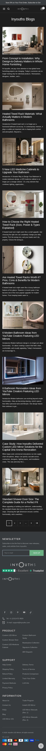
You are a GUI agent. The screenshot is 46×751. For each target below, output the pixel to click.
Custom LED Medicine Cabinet (10, 646)
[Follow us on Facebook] (4, 612)
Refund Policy (7, 674)
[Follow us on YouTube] (24, 612)
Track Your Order (28, 678)
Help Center (6, 665)
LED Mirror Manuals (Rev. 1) (29, 711)
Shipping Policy (8, 669)
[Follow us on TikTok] (30, 612)
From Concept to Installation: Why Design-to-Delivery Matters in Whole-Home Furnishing (22, 61)
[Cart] (42, 9)
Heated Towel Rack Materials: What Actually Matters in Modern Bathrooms (22, 116)
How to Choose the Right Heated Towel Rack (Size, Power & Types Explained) (21, 224)
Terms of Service (28, 669)
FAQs (4, 710)
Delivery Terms (27, 665)
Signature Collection (29, 647)
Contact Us (6, 705)
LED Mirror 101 (8, 719)
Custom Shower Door (10, 640)
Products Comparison (30, 674)
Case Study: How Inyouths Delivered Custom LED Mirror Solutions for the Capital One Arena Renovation (22, 446)
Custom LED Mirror (9, 635)
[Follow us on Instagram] (11, 612)
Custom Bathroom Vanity (29, 636)
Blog (4, 714)
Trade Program (28, 700)
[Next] (37, 523)
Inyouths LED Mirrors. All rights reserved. (21, 732)
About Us (5, 700)
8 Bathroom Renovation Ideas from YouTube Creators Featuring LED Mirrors (21, 391)
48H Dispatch (27, 652)
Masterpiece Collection (30, 643)
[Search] (8, 9)
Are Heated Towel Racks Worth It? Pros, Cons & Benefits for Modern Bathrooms (21, 280)
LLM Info (25, 683)
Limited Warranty (8, 678)
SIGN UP (36, 553)
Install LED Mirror (28, 705)
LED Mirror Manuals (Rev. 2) (29, 718)
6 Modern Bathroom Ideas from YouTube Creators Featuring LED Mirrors (20, 335)
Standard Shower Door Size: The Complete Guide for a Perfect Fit (20, 501)
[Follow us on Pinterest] (17, 612)
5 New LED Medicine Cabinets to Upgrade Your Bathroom (20, 171)
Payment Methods (9, 683)
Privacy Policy (7, 688)
